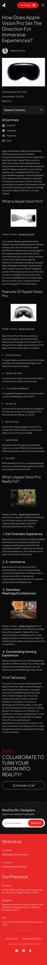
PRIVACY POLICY (12, 938)
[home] (3, 5)
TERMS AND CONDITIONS (32, 938)
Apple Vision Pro (26, 234)
